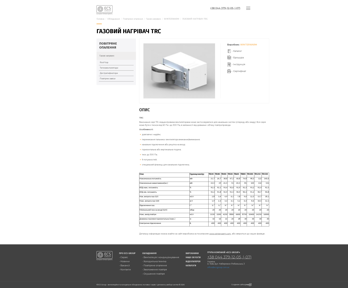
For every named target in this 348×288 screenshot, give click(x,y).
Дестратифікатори (109, 73)
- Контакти (125, 269)
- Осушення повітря (153, 273)
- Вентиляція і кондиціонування (160, 257)
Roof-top (104, 62)
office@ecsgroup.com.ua (218, 267)
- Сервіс (123, 257)
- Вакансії (124, 265)
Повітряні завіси (107, 78)
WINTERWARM (248, 44)
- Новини (124, 261)
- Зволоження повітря (154, 269)
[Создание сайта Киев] (248, 284)
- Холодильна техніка (154, 261)
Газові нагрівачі (106, 56)
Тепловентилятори (109, 68)
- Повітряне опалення (154, 265)
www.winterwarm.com (220, 234)
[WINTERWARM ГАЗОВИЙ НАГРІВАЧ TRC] (179, 70)
